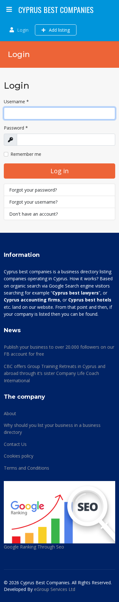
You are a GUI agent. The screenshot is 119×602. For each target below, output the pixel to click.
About (10, 413)
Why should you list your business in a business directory (52, 428)
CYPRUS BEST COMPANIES (56, 9)
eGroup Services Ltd (54, 589)
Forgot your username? (33, 202)
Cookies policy (18, 456)
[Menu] (9, 9)
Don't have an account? (33, 214)
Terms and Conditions (26, 468)
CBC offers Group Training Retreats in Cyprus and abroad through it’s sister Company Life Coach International (54, 373)
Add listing (59, 30)
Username (16, 101)
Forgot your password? (33, 190)
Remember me (25, 154)
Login (23, 30)
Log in (59, 171)
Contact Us (15, 444)
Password (16, 128)
